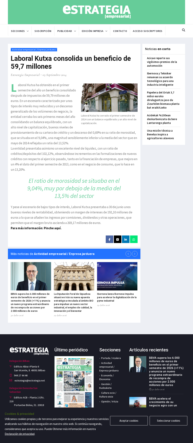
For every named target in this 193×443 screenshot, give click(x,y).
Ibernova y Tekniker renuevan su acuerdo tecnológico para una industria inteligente (160, 79)
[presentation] (128, 254)
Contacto (120, 31)
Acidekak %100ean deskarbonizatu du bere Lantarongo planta (162, 119)
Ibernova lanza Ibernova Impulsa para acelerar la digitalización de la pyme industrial (116, 297)
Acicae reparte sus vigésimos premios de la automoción (162, 61)
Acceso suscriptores (147, 31)
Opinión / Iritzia (109, 401)
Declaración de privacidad (19, 434)
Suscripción (42, 31)
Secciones (18, 31)
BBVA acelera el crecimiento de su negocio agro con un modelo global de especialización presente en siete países (166, 407)
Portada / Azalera (111, 358)
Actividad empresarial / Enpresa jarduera (34, 49)
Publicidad (64, 31)
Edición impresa (92, 31)
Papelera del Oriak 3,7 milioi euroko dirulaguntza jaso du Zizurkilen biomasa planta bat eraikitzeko (163, 100)
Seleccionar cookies (168, 420)
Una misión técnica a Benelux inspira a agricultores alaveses (160, 134)
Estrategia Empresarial (25, 75)
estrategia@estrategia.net (29, 380)
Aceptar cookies (128, 420)
